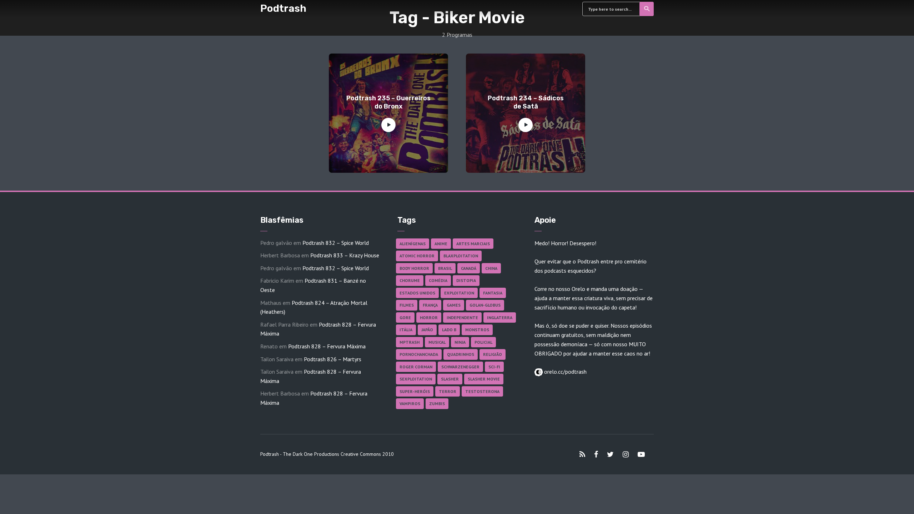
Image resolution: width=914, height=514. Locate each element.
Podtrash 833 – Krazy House (344, 255)
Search (646, 9)
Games (454, 305)
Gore (405, 317)
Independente (462, 317)
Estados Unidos (417, 293)
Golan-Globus (485, 305)
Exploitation (459, 293)
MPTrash (410, 342)
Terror (447, 391)
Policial (483, 342)
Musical (437, 342)
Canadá (468, 268)
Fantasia (492, 293)
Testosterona (482, 391)
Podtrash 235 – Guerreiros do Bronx (388, 102)
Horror (429, 317)
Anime (441, 243)
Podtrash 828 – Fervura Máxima (327, 346)
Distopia (466, 280)
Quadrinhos (460, 354)
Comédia (438, 280)
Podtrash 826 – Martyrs (332, 359)
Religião (492, 354)
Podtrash (283, 8)
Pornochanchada (419, 354)
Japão (427, 329)
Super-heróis (415, 391)
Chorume (410, 280)
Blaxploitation (460, 255)
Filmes (407, 305)
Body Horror (414, 268)
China (491, 268)
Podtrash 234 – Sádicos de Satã (526, 102)
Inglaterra (499, 317)
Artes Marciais (473, 243)
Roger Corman (416, 366)
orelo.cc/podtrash (565, 371)
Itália (406, 329)
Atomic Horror (417, 255)
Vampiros (410, 403)
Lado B (449, 329)
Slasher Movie (484, 379)
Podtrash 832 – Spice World (335, 242)
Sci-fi (494, 366)
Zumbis (437, 403)
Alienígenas (413, 243)
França (430, 305)
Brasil (445, 268)
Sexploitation (416, 379)
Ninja (460, 342)
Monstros (477, 329)
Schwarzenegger (460, 366)
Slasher (450, 379)
